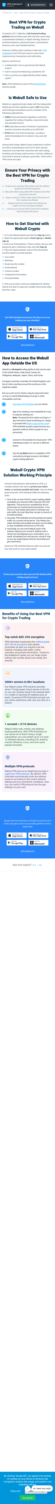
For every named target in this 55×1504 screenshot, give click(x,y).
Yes (34, 865)
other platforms (27, 345)
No (40, 865)
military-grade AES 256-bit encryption (27, 643)
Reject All (15, 1491)
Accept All (28, 1498)
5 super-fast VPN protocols (26, 772)
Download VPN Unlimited (24, 404)
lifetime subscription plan (38, 423)
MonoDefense (40, 84)
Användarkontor (38, 5)
